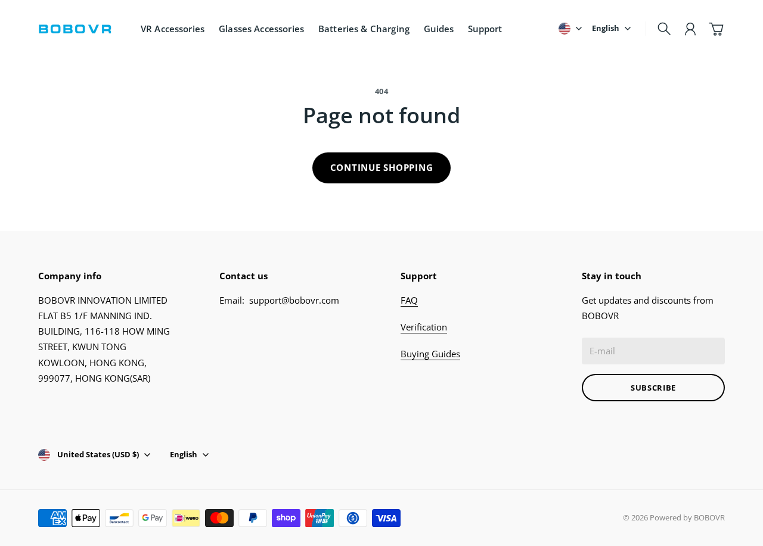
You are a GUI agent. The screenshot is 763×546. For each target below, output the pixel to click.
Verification (424, 327)
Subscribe (653, 387)
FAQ (409, 300)
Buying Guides (430, 354)
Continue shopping (381, 167)
